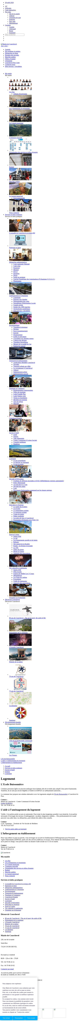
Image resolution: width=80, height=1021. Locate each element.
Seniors (15, 436)
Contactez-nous (10, 64)
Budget (7, 870)
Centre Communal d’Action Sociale (25, 440)
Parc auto (12, 21)
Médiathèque (13, 23)
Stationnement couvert (20, 374)
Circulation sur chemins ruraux (23, 338)
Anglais (11, 27)
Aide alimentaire (18, 438)
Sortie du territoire (19, 277)
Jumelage (8, 931)
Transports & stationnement (14, 893)
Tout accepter (31, 1018)
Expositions (17, 579)
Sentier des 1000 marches (21, 307)
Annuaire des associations (21, 553)
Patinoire (12, 19)
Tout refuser (6, 1018)
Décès (15, 275)
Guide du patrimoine (20, 581)
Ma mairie (8, 73)
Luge (15, 488)
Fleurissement (17, 335)
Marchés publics (10, 57)
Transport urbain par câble (22, 366)
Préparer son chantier (20, 299)
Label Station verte (19, 396)
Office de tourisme (19, 392)
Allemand (12, 29)
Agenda (7, 49)
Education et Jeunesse (12, 904)
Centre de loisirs (18, 514)
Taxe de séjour (18, 402)
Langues (8, 25)
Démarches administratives (14, 888)
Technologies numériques (21, 309)
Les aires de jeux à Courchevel (23, 518)
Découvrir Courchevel (12, 599)
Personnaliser (19, 1018)
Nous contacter (10, 876)
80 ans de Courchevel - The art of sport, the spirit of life (23, 918)
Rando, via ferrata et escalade (23, 546)
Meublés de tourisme (20, 400)
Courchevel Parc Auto (12, 63)
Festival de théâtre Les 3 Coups (23, 574)
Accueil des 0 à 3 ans (20, 484)
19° (6, 6)
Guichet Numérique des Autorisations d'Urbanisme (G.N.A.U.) (34, 279)
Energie (15, 333)
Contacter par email (7, 969)
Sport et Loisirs (10, 906)
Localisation (9, 930)
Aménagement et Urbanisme (14, 889)
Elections (16, 273)
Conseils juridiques (19, 442)
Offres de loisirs (18, 549)
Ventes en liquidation (20, 398)
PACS (15, 272)
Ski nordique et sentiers (12, 51)
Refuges (16, 542)
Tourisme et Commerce (12, 895)
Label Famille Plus (19, 394)
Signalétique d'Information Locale (24, 303)
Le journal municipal (12, 874)
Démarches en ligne (11, 53)
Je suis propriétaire (19, 460)
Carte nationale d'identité (21, 264)
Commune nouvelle (11, 866)
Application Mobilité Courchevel (24, 362)
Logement (8, 901)
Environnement (10, 891)
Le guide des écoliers (20, 507)
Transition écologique (20, 327)
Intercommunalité (19, 198)
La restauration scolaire (21, 510)
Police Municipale (19, 483)
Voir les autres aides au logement (15, 829)
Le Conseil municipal (12, 864)
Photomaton (17, 281)
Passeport (16, 268)
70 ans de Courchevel (12, 926)
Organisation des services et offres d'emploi (19, 868)
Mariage (16, 270)
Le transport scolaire (20, 512)
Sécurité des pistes (19, 486)
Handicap (16, 444)
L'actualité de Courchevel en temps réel (18, 884)
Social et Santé (10, 899)
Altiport (11, 16)
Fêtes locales (17, 572)
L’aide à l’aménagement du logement (13, 761)
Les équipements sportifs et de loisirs (25, 540)
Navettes (16, 364)
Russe (11, 31)
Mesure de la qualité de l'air (22, 344)
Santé (15, 435)
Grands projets (18, 305)
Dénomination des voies (21, 301)
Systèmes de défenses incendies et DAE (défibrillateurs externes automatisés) (38, 481)
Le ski (15, 538)
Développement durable (13, 722)
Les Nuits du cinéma (20, 577)
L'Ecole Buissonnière (8, 759)
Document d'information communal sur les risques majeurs (32, 490)
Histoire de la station (11, 924)
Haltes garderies (18, 516)
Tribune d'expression (20, 94)
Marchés (16, 403)
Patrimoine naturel (19, 346)
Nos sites (8, 12)
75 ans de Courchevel (12, 928)
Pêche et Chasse (18, 551)
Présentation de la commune (14, 920)
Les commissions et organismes (15, 863)
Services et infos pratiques (13, 214)
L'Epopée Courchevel (12, 922)
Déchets (16, 329)
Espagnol (12, 33)
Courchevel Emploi (11, 897)
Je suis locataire (18, 464)
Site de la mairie (14, 14)
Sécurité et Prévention (12, 903)
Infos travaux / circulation (13, 66)
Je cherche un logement (21, 462)
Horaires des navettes (12, 55)
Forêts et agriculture (19, 337)
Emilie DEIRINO (6, 803)
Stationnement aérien (20, 372)
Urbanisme (8, 61)
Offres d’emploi (10, 59)
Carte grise (16, 266)
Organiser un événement (13, 910)
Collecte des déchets (20, 340)
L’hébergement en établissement (11, 762)
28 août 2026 (9, 2)
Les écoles (16, 509)
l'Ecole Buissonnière (61, 794)
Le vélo (15, 548)
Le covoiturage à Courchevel (22, 368)
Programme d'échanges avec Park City (26, 520)
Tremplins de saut (15, 17)
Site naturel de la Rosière (21, 544)
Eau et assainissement (20, 331)
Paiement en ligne (11, 886)
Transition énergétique (20, 342)
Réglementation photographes (23, 390)
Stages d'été (17, 536)
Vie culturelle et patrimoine (14, 908)
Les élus (7, 861)
